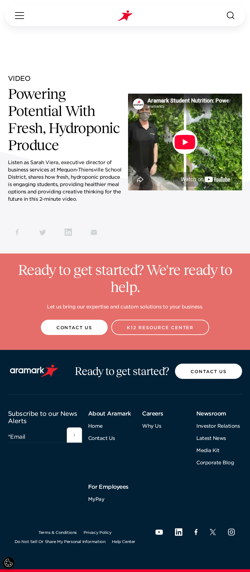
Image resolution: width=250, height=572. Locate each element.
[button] (74, 327)
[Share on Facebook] (17, 232)
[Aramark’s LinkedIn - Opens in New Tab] (178, 532)
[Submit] (74, 435)
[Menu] (19, 15)
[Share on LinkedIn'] (68, 232)
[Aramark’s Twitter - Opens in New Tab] (213, 532)
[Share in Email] (94, 232)
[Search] (230, 15)
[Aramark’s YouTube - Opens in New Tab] (159, 532)
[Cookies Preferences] (8, 563)
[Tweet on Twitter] (43, 232)
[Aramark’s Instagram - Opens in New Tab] (231, 532)
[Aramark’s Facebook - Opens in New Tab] (196, 532)
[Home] (125, 15)
